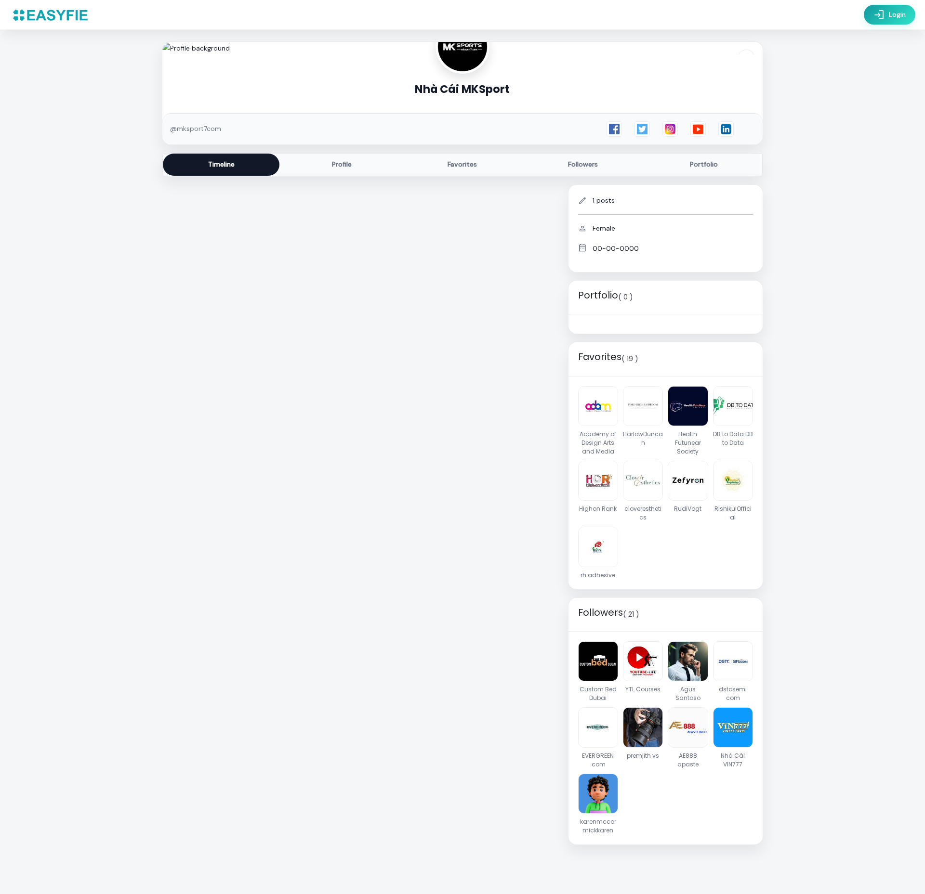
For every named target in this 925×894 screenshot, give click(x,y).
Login (889, 15)
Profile (342, 164)
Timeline (221, 164)
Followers (583, 164)
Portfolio (704, 164)
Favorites (462, 164)
